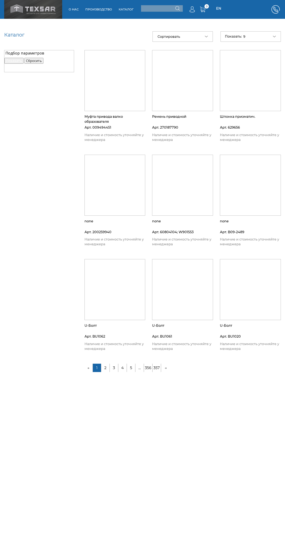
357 (156, 368)
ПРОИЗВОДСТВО (98, 9)
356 (148, 368)
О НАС (74, 9)
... (139, 368)
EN (218, 8)
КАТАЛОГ (126, 9)
